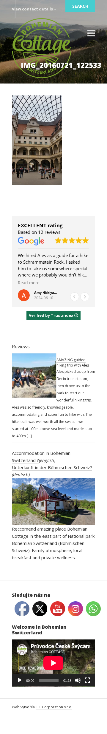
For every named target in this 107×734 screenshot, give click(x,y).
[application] (53, 663)
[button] (84, 296)
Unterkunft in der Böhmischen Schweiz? (52, 467)
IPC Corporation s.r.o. (54, 707)
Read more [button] (29, 282)
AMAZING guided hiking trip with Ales (72, 362)
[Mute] (78, 680)
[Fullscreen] (87, 680)
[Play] (20, 680)
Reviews (21, 346)
